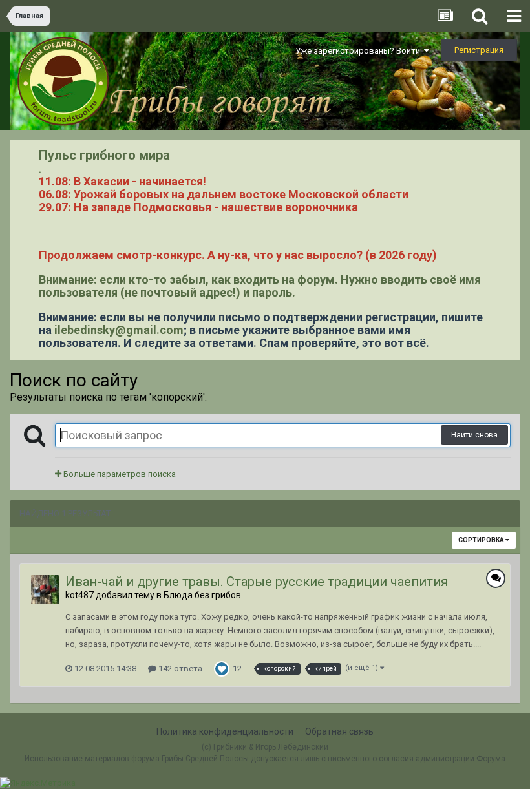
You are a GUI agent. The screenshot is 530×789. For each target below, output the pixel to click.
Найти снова (474, 434)
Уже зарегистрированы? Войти (359, 51)
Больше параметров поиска (118, 474)
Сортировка (481, 539)
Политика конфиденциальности (224, 731)
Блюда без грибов (202, 595)
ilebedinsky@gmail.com (119, 330)
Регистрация (479, 50)
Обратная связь (339, 731)
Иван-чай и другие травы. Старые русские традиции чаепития (256, 581)
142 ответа (179, 668)
